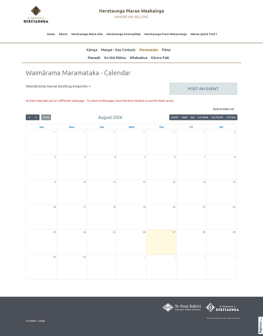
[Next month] (36, 117)
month (174, 117)
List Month (217, 117)
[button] (261, 330)
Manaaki (94, 58)
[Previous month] (29, 117)
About (63, 34)
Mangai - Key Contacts (118, 50)
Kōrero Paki (160, 58)
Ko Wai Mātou (115, 58)
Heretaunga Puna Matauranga (165, 34)
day (192, 117)
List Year (231, 117)
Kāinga (92, 50)
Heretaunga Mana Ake (87, 34)
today (46, 117)
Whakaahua (138, 58)
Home (51, 34)
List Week (203, 117)
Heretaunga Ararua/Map (123, 34)
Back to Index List (223, 109)
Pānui (166, 50)
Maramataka (148, 50)
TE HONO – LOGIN (35, 321)
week (184, 117)
